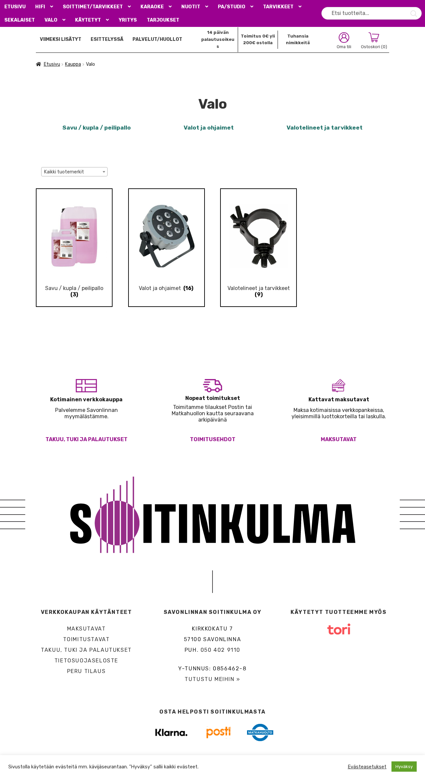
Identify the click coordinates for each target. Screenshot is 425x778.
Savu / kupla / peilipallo (96, 127)
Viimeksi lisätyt (60, 39)
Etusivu (15, 7)
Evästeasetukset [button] (367, 767)
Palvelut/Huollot (157, 39)
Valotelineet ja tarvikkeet (325, 127)
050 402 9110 (220, 650)
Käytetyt (88, 20)
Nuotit (190, 7)
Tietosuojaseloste (86, 660)
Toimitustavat (86, 639)
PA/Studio (231, 7)
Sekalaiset (19, 20)
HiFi (40, 7)
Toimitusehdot (212, 439)
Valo (50, 20)
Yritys (128, 20)
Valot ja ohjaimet (209, 127)
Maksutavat (339, 439)
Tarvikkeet (278, 7)
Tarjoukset (163, 20)
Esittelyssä (107, 39)
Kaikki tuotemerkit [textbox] (64, 172)
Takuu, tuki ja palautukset (86, 439)
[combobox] (74, 171)
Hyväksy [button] (404, 766)
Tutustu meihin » (212, 679)
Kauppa (73, 64)
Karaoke (152, 7)
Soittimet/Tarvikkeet (93, 7)
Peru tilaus (86, 671)
